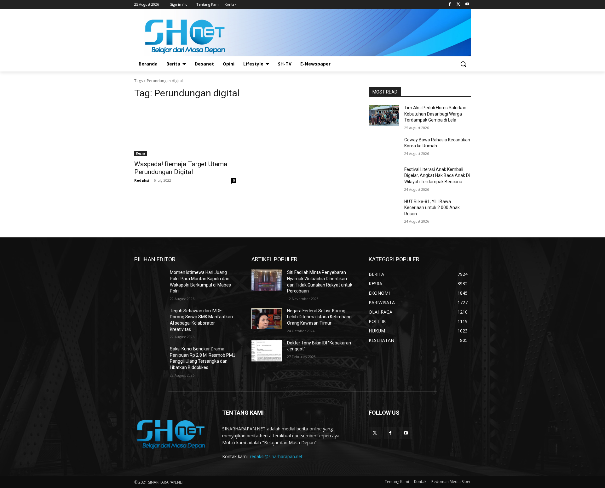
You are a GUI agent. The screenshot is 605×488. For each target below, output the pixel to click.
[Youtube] (467, 4)
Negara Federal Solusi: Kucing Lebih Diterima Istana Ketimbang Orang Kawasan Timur (319, 317)
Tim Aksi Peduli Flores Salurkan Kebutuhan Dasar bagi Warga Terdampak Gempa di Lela (435, 113)
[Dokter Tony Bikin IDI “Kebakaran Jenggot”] (266, 350)
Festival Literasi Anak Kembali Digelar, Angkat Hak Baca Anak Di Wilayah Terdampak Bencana (437, 175)
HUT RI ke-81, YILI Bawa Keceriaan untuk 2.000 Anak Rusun (432, 207)
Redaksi (141, 180)
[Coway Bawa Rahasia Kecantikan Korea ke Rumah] (384, 147)
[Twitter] (458, 4)
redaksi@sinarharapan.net (276, 456)
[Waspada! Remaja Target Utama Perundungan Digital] (185, 130)
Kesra (140, 153)
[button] (463, 63)
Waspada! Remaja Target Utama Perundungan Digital (180, 168)
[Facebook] (449, 4)
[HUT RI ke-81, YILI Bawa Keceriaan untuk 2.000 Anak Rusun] (384, 209)
